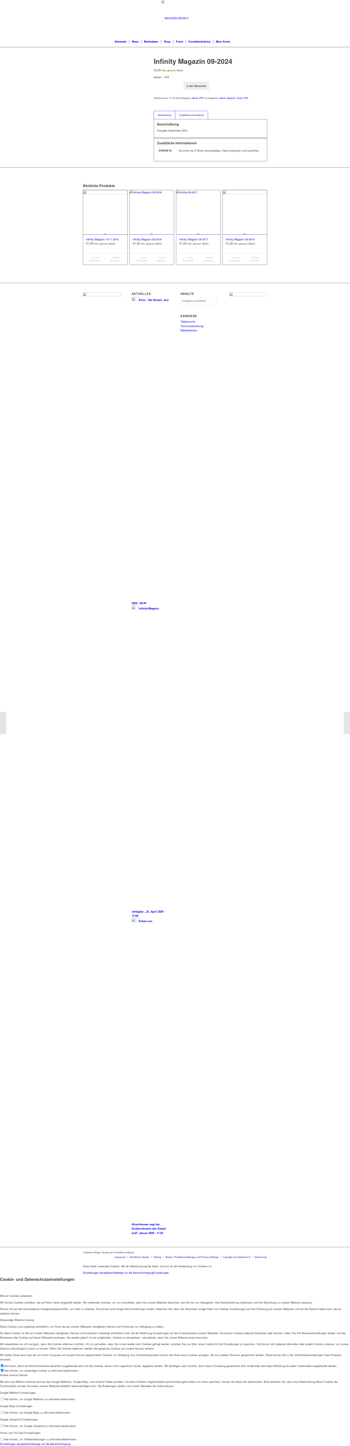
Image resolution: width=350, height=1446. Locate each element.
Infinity (239, 98)
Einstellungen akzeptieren (98, 1273)
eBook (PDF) (198, 98)
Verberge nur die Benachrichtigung (133, 1273)
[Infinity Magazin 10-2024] (347, 723)
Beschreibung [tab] (164, 115)
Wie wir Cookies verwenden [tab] (16, 1296)
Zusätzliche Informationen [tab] (191, 115)
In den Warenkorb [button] (95, 259)
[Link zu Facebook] (258, 1252)
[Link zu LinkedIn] (264, 1252)
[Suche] (235, 41)
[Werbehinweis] (102, 295)
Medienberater (188, 330)
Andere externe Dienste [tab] (14, 1375)
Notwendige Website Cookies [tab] (17, 1320)
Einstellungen (161, 1273)
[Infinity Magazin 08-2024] (3, 723)
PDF (246, 98)
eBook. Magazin (227, 98)
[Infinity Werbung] (248, 295)
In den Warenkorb (196, 86)
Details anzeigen (115, 259)
